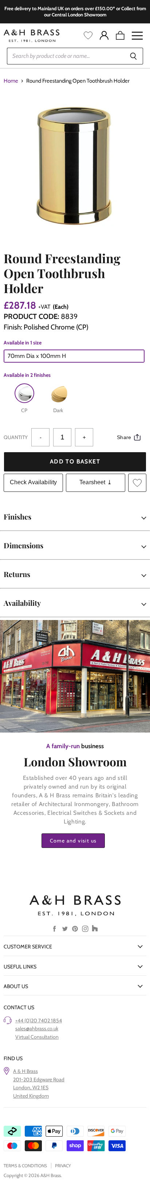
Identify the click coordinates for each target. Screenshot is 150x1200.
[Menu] (137, 35)
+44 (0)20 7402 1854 (38, 1020)
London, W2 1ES (30, 1087)
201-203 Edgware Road (38, 1079)
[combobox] (65, 56)
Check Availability (33, 482)
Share (124, 437)
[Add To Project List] (137, 483)
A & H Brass (25, 1071)
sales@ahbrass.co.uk (36, 1028)
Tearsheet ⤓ (95, 482)
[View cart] (120, 35)
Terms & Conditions (25, 1165)
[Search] (133, 56)
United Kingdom (31, 1096)
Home (11, 81)
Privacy (63, 1165)
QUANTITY (16, 437)
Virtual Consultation (37, 1037)
